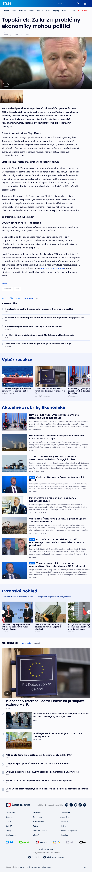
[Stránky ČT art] (69, 842)
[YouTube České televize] (75, 805)
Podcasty (64, 821)
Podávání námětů (40, 830)
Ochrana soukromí (33, 867)
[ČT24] (7, 3)
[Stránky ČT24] (9, 842)
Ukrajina (22, 10)
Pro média (37, 812)
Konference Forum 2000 (52, 268)
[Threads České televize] (84, 805)
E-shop (8, 830)
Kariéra (63, 826)
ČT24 (3, 32)
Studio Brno (65, 817)
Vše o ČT (36, 835)
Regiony (56, 10)
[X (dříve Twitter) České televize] (80, 805)
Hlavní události (10, 10)
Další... (64, 10)
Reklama (9, 817)
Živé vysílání (65, 812)
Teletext (9, 821)
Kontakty (64, 835)
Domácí (40, 10)
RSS (85, 867)
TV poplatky (37, 817)
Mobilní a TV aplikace (68, 830)
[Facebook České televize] (71, 805)
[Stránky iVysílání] (41, 842)
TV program (10, 812)
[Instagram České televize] (66, 805)
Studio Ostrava (38, 821)
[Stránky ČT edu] (82, 842)
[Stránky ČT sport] (24, 842)
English (22, 867)
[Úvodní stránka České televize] (18, 805)
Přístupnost (46, 867)
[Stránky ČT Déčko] (56, 842)
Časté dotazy (11, 835)
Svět (48, 10)
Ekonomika (7, 289)
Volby (31, 10)
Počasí (35, 826)
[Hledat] (78, 3)
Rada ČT (9, 826)
